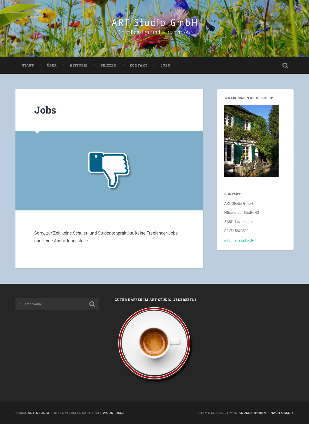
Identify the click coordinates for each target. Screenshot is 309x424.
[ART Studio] (154, 28)
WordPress (114, 413)
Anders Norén (252, 413)
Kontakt (138, 65)
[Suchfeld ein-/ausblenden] (285, 65)
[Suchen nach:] (57, 304)
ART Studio (38, 413)
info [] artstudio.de (239, 240)
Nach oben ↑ (282, 413)
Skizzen (109, 65)
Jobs (165, 65)
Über (52, 65)
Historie (79, 65)
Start (28, 65)
